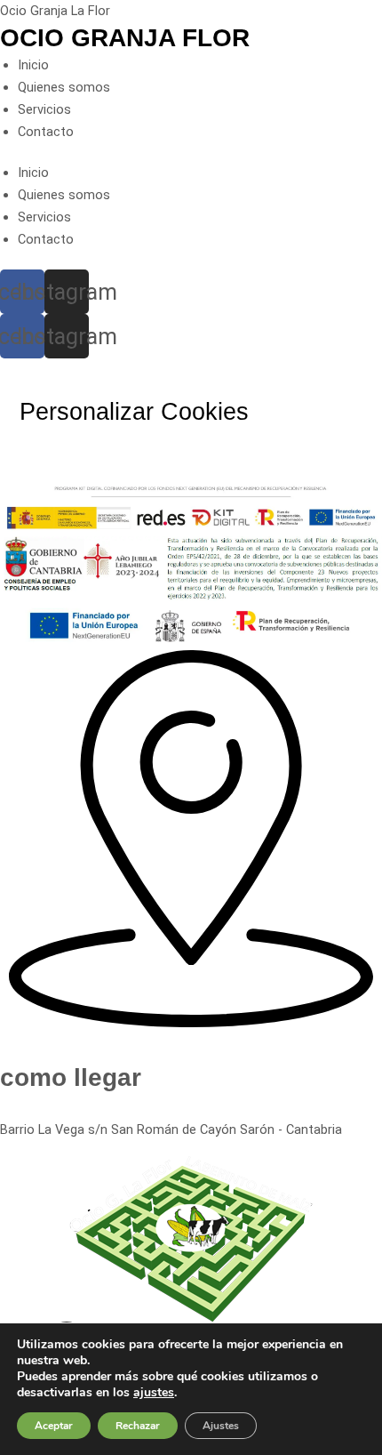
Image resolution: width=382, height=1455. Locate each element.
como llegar (70, 1077)
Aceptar (54, 1426)
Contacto (46, 132)
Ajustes (221, 1426)
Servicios (44, 109)
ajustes (153, 1393)
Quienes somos (64, 87)
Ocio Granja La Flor (55, 11)
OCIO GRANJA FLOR (125, 38)
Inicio (33, 65)
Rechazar (137, 1426)
